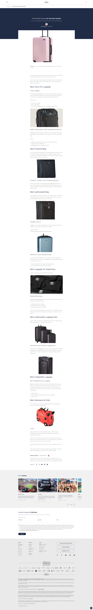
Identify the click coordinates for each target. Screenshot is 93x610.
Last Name (39, 519)
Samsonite (41, 348)
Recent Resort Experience (31, 554)
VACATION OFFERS (65, 547)
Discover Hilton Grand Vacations (20, 545)
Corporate (19, 553)
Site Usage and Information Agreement (42, 551)
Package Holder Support (31, 551)
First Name (20, 519)
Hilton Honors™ (20, 551)
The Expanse (33, 145)
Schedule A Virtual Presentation (31, 549)
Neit (31, 384)
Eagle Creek (32, 132)
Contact (30, 542)
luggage (51, 183)
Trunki (31, 431)
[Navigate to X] (39, 464)
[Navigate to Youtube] (41, 464)
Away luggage (39, 93)
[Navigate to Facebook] (36, 464)
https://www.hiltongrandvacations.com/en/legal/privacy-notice (29, 530)
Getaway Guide (9, 6)
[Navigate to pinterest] (47, 464)
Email (58, 519)
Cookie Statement (41, 547)
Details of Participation (41, 589)
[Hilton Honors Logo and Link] (46, 574)
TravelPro (32, 225)
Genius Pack (39, 299)
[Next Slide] (74, 505)
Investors (19, 548)
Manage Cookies (41, 549)
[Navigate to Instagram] (44, 464)
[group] (27, 490)
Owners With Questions (30, 545)
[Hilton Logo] (46, 564)
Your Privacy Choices (44, 544)
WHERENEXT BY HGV (66, 550)
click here (31, 598)
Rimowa (47, 259)
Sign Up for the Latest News (66, 543)
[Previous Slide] (68, 505)
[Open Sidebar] (7, 2)
